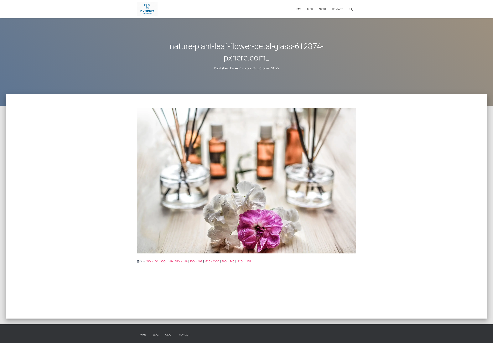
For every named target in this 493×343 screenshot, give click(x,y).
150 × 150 (152, 261)
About (322, 9)
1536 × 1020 (212, 261)
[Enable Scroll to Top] (485, 335)
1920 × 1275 (244, 261)
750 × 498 (181, 261)
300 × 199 (166, 261)
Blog (310, 9)
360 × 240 (228, 261)
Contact (337, 9)
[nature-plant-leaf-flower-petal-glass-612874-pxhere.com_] (246, 180)
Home (298, 9)
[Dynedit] (147, 9)
